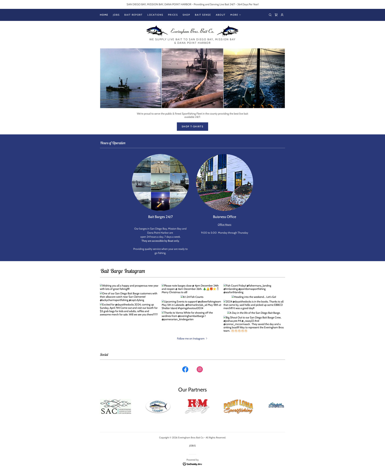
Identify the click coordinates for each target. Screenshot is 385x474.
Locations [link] (155, 14)
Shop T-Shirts (192, 126)
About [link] (220, 14)
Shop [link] (186, 14)
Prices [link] (173, 14)
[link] (276, 15)
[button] (235, 15)
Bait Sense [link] (203, 14)
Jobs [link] (116, 14)
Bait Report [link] (133, 14)
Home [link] (104, 14)
